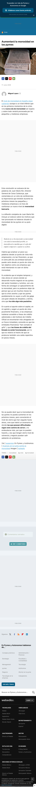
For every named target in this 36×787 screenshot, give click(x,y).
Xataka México (6, 765)
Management (6, 664)
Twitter (6, 78)
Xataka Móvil (6, 713)
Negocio (5, 672)
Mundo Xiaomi (6, 722)
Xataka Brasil (6, 767)
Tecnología (22, 664)
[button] (14, 93)
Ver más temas (8, 684)
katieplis (21, 448)
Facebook (3, 78)
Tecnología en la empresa (7, 677)
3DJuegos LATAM (24, 765)
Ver (19, 544)
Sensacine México (24, 767)
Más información (7, 785)
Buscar (33, 692)
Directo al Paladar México (7, 774)
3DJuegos (22, 711)
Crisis (5, 32)
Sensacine (22, 723)
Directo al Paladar (7, 736)
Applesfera (5, 716)
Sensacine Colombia (25, 770)
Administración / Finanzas (24, 654)
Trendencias (6, 749)
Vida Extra (22, 713)
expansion (10, 443)
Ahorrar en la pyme (25, 672)
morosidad (30, 453)
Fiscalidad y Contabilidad (23, 659)
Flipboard (10, 78)
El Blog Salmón (23, 749)
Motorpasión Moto (24, 739)
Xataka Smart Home (8, 719)
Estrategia (5, 658)
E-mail (13, 78)
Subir (28, 700)
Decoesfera (5, 752)
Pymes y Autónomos (25, 752)
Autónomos (22, 668)
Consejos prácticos (8, 653)
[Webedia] (8, 701)
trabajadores (23, 676)
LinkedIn (26, 634)
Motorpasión (22, 736)
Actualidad (12, 453)
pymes (4, 668)
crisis (21, 453)
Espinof (21, 726)
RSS (18, 634)
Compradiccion (6, 755)
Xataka (4, 711)
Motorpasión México (25, 773)
